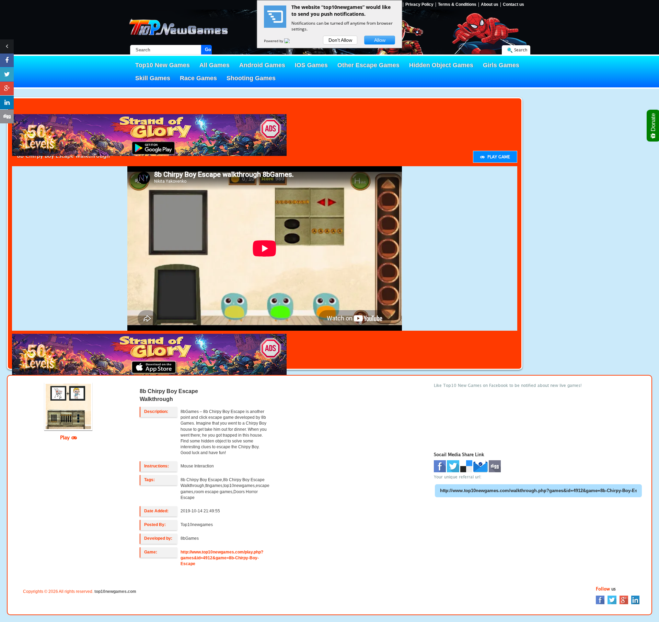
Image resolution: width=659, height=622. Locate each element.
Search (520, 49)
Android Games (262, 65)
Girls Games (501, 65)
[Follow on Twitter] (7, 74)
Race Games (198, 78)
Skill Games (152, 78)
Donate (653, 123)
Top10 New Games (162, 65)
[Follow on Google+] (7, 88)
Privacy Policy (419, 4)
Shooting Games (251, 78)
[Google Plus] (624, 599)
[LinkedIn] (635, 599)
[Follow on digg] (7, 116)
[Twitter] (612, 599)
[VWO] (291, 40)
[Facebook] (600, 599)
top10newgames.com (115, 591)
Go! (208, 49)
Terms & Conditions (457, 4)
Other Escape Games (368, 65)
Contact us (513, 4)
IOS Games (311, 65)
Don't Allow (340, 40)
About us (489, 4)
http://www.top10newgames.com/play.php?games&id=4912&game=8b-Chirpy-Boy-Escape (222, 558)
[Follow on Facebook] (7, 60)
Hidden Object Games (441, 65)
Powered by (274, 40)
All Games (214, 65)
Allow (379, 40)
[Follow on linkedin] (7, 102)
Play (65, 437)
